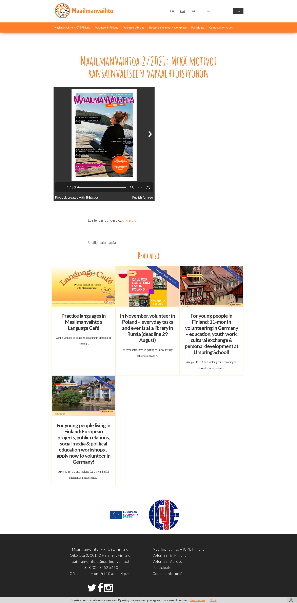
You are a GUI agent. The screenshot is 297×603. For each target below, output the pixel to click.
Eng (182, 11)
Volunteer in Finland (106, 27)
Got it (213, 600)
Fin (172, 11)
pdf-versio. (129, 220)
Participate (197, 27)
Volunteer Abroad (133, 27)
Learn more (197, 600)
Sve (193, 11)
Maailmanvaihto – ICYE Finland (72, 27)
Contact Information (221, 27)
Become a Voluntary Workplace (167, 27)
